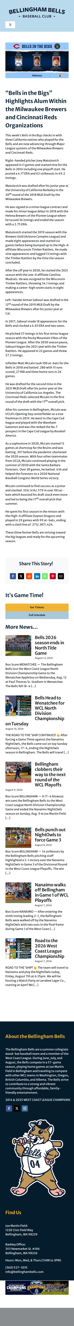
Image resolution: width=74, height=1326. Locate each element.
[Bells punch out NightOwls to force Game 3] (18, 837)
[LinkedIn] (37, 576)
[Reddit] (29, 576)
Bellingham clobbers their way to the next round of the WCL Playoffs (50, 774)
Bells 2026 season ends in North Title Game (49, 645)
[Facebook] (13, 576)
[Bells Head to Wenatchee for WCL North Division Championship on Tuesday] (18, 705)
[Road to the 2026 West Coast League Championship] (18, 948)
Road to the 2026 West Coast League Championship (49, 948)
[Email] (61, 576)
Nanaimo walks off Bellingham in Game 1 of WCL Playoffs (51, 892)
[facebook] (9, 1108)
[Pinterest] (53, 576)
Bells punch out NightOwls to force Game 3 (50, 835)
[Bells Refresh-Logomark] (37, 5)
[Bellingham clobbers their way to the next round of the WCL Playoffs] (18, 772)
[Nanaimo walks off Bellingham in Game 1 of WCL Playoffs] (18, 892)
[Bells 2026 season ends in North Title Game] (18, 645)
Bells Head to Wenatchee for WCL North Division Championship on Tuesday (34, 711)
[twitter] (17, 1108)
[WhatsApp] (45, 576)
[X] (21, 576)
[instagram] (25, 1108)
